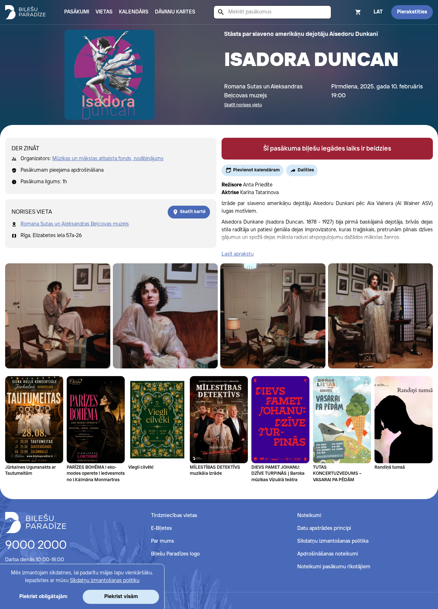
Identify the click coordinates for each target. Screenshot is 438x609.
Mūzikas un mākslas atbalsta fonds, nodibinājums (108, 158)
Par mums (162, 541)
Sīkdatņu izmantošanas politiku (104, 580)
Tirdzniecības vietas (174, 515)
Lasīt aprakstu (238, 254)
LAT (378, 12)
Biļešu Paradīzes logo (175, 554)
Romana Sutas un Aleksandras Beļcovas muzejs (75, 224)
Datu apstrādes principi (324, 528)
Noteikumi (309, 515)
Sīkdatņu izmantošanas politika (332, 541)
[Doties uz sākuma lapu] (25, 12)
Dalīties (306, 170)
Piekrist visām (121, 596)
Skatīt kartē (193, 212)
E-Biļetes (161, 528)
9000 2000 (36, 545)
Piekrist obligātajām (43, 596)
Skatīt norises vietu (243, 105)
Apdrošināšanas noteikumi (327, 554)
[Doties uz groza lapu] (349, 12)
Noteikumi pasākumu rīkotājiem (333, 566)
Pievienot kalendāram (256, 170)
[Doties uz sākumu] (35, 522)
